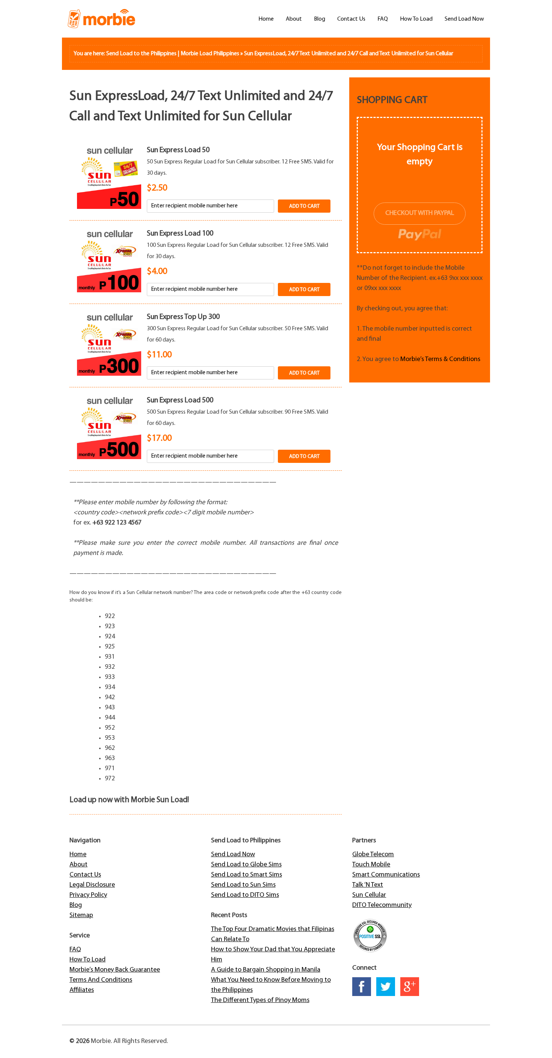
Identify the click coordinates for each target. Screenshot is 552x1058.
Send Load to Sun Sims (243, 885)
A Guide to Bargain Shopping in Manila (265, 970)
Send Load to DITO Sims (245, 895)
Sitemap (81, 915)
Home (266, 19)
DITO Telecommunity (382, 905)
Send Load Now (464, 19)
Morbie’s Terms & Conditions (440, 359)
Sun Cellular (369, 895)
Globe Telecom (373, 854)
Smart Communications (386, 875)
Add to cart (304, 206)
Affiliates (81, 990)
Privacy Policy (88, 895)
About (294, 19)
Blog (319, 19)
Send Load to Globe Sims (246, 865)
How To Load (416, 19)
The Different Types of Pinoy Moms (260, 1000)
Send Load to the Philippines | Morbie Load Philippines (172, 54)
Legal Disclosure (92, 885)
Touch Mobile (371, 865)
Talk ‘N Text (367, 885)
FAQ (382, 19)
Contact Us (351, 19)
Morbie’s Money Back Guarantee (114, 970)
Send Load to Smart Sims (246, 875)
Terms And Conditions (100, 980)
